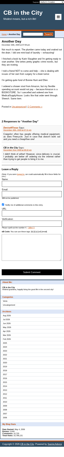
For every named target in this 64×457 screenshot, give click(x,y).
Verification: (7, 219)
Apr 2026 (6, 331)
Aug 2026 (7, 316)
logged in (20, 174)
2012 (5, 394)
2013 (5, 390)
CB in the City (27, 444)
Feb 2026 (7, 339)
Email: (5, 189)
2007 (5, 414)
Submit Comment (31, 272)
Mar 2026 (7, 335)
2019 (5, 367)
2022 (5, 355)
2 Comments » (35, 106)
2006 (5, 418)
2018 (5, 370)
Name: (5, 179)
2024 (5, 347)
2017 (5, 374)
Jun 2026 (7, 323)
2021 (5, 359)
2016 (5, 378)
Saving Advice (55, 444)
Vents (5, 301)
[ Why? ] (31, 228)
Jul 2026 (6, 319)
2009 (5, 406)
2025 (5, 343)
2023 (5, 351)
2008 (5, 410)
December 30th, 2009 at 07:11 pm (17, 130)
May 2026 (7, 327)
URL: (4, 209)
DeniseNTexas (10, 127)
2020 (5, 363)
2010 (5, 402)
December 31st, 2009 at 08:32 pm (17, 150)
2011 (5, 398)
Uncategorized (9, 305)
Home (4, 34)
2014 (5, 386)
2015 (5, 382)
